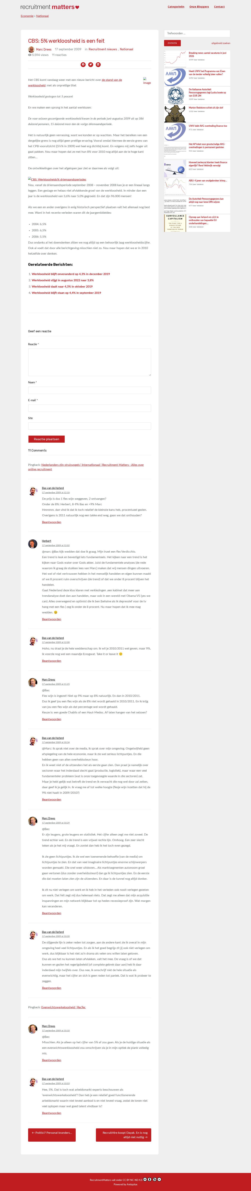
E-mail (33, 400)
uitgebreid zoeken (220, 43)
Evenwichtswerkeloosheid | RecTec (63, 1007)
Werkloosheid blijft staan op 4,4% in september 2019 (66, 292)
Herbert (46, 541)
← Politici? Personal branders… (52, 1132)
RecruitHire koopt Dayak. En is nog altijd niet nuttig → (125, 1135)
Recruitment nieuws (104, 49)
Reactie (33, 344)
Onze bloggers (199, 6)
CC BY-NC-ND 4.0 (132, 1180)
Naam (32, 382)
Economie (27, 16)
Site (30, 418)
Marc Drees (43, 49)
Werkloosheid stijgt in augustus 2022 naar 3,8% (63, 280)
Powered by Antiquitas (125, 1184)
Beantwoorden (51, 522)
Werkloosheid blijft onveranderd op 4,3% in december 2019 (71, 274)
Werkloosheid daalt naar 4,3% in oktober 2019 (62, 286)
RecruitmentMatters (100, 1180)
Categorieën (176, 6)
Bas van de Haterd (53, 488)
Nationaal (42, 16)
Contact (219, 6)
